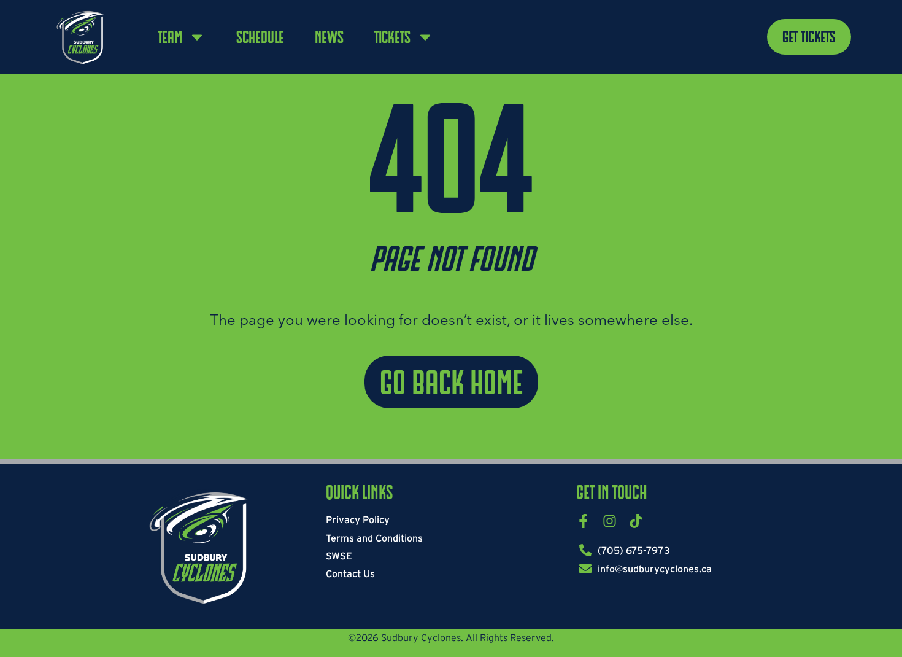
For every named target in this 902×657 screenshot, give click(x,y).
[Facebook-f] (583, 521)
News (329, 36)
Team (170, 36)
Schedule (260, 36)
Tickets (392, 36)
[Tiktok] (636, 521)
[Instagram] (610, 521)
